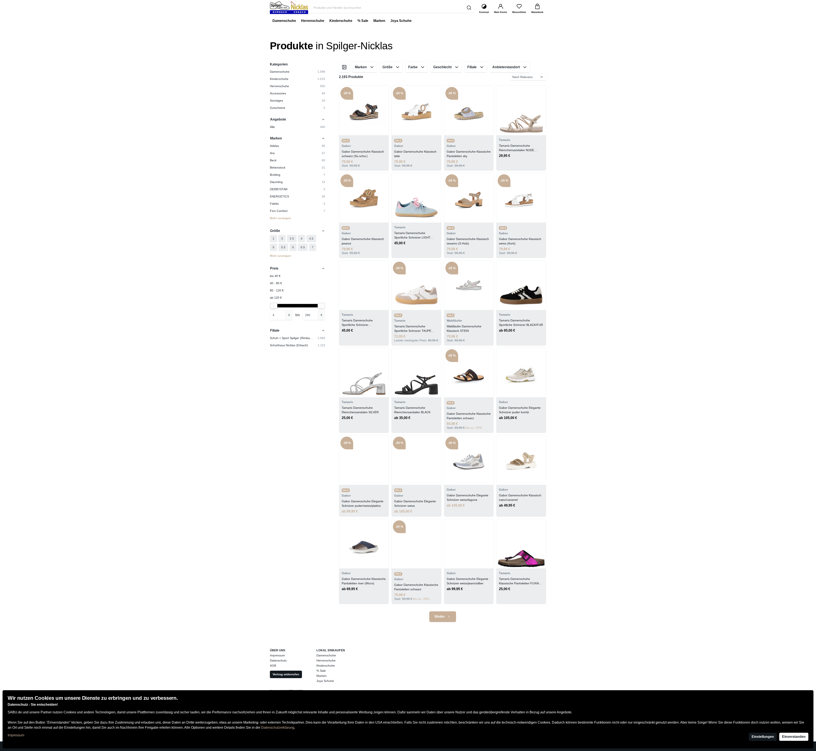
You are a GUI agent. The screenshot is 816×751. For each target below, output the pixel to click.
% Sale (321, 670)
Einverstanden (794, 736)
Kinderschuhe (325, 665)
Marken (321, 675)
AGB (273, 665)
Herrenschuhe (326, 660)
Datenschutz (278, 660)
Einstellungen (763, 736)
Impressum (16, 735)
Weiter (440, 616)
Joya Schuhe (325, 681)
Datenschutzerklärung (277, 727)
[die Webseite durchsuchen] (469, 8)
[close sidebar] (344, 67)
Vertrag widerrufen (286, 674)
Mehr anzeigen (280, 218)
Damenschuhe (326, 655)
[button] (297, 145)
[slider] (273, 306)
